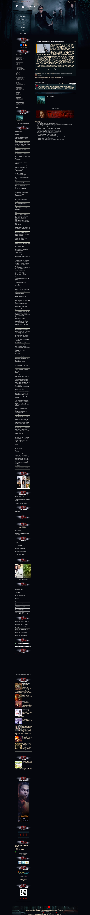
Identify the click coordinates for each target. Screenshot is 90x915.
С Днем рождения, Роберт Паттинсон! (21, 182)
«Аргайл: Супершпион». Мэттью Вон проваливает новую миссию (21, 369)
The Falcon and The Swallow (20, 606)
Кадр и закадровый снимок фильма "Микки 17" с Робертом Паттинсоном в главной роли (22, 228)
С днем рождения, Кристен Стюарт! (21, 306)
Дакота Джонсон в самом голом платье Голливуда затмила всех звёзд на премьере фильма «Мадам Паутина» (22, 377)
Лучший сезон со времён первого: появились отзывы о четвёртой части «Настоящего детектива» (21, 440)
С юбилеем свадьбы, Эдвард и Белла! (50, 96)
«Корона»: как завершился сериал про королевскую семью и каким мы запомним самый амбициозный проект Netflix (22, 468)
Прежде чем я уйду (19, 90)
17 (26, 835)
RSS (75, 2)
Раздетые (17, 598)
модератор (50, 73)
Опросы (17, 74)
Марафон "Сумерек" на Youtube (20, 149)
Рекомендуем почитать (20, 102)
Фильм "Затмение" (19, 59)
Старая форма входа (23, 47)
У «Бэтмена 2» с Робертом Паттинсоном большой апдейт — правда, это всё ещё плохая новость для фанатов (22, 264)
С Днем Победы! (18, 183)
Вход (73, 2)
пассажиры (70, 73)
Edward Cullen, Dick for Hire (19, 609)
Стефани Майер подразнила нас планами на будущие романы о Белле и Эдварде (22, 142)
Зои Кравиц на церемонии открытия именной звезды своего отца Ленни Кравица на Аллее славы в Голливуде (22, 314)
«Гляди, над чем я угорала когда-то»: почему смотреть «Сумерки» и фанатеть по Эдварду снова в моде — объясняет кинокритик (22, 162)
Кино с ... (17, 95)
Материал (48, 84)
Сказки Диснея (18, 88)
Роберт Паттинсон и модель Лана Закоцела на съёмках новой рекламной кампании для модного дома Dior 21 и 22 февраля (22, 356)
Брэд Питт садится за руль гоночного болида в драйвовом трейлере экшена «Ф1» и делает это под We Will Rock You (22, 267)
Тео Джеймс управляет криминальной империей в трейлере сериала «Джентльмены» (21, 350)
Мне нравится (40, 75)
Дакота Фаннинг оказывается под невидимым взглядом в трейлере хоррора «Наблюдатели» (22, 339)
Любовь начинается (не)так (20, 610)
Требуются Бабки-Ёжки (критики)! (21, 503)
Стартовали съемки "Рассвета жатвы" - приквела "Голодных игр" (22, 170)
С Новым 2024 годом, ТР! (19, 448)
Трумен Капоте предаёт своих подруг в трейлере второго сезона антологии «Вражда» (22, 444)
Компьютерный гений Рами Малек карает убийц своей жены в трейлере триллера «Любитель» (22, 212)
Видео (17, 72)
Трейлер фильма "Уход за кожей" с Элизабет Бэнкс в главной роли (21, 270)
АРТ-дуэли (17, 105)
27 (20, 838)
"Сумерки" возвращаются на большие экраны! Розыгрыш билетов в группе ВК (21, 138)
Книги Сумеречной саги (20, 55)
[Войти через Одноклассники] (26, 45)
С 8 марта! (17, 134)
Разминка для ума (19, 99)
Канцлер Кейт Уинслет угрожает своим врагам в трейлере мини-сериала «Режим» (22, 386)
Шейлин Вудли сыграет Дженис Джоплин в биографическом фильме (22, 252)
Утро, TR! (17, 93)
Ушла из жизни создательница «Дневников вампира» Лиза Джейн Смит (22, 190)
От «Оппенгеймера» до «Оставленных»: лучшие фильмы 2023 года (22, 453)
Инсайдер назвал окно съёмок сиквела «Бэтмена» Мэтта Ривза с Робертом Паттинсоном (22, 451)
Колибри (16, 607)
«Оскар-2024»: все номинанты (20, 406)
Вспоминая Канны (18, 280)
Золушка (17, 83)
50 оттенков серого (19, 85)
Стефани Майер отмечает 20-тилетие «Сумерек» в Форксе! (21, 147)
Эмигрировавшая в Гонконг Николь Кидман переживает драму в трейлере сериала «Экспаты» (22, 462)
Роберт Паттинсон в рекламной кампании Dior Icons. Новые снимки (22, 235)
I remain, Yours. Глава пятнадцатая (21, 632)
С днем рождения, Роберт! (19, 132)
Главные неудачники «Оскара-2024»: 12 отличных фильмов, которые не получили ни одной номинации (22, 327)
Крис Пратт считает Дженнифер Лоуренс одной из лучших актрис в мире (49, 129)
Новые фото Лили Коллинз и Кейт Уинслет (22, 256)
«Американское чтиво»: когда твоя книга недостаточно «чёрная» (22, 363)
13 (20, 835)
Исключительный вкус (19, 589)
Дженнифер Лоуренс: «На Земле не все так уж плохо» (46, 135)
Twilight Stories (17, 592)
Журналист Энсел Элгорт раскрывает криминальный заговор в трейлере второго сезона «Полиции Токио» (22, 433)
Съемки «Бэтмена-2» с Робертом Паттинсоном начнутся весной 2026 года (22, 168)
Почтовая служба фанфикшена (20, 551)
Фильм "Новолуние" (19, 58)
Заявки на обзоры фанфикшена (20, 554)
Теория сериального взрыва (20, 100)
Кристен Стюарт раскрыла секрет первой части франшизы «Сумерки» (22, 361)
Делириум (17, 82)
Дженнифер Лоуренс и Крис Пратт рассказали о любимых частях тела (49, 130)
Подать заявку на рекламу (23, 579)
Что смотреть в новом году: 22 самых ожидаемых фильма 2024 (21, 435)
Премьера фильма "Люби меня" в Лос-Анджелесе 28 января (21, 195)
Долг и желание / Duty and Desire (20, 603)
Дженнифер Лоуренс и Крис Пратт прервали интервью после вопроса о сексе (50, 139)
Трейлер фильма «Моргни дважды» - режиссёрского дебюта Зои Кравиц (21, 303)
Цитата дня (17, 94)
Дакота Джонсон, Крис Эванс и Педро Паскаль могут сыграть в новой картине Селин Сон (21, 380)
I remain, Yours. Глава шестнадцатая (21, 629)
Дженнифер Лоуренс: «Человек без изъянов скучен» (46, 137)
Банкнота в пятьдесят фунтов (20, 595)
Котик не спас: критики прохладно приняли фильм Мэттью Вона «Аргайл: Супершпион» (22, 391)
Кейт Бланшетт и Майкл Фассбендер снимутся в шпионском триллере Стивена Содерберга (22, 404)
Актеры (17, 63)
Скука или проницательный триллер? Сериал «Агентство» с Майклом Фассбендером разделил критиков (21, 217)
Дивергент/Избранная (19, 80)
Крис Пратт (62, 73)
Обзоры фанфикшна (19, 68)
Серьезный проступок (19, 604)
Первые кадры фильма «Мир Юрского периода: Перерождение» (21, 250)
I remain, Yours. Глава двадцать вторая (21, 624)
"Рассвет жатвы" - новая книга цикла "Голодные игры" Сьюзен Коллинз (21, 188)
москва (67, 73)
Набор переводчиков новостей (20, 501)
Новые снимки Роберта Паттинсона (21, 199)
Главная (65, 2)
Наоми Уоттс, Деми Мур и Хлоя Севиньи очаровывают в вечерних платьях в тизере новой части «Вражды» (22, 459)
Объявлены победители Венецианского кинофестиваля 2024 (22, 254)
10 (26, 834)
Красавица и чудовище (19, 84)
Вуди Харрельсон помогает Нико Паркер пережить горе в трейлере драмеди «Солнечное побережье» (22, 411)
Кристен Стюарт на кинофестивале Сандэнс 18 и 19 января (21, 414)
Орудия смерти (18, 78)
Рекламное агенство (19, 103)
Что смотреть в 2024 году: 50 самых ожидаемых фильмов (21, 446)
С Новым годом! (18, 205)
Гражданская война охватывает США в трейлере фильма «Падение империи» (21, 394)
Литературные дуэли (19, 104)
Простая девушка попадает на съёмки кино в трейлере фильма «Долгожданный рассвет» (22, 383)
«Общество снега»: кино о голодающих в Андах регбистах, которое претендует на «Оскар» (22, 420)
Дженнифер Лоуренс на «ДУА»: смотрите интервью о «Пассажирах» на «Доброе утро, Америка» (53, 133)
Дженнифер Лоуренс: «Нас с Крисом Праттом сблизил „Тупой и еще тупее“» (50, 128)
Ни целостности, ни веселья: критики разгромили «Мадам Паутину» (21, 374)
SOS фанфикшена (18, 545)
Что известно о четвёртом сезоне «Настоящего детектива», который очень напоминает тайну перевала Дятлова (22, 456)
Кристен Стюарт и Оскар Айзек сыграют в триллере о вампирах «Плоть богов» (22, 298)
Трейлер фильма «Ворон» (19, 316)
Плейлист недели (18, 98)
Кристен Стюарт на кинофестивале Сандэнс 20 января (21, 409)
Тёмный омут (17, 600)
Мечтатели (17, 597)
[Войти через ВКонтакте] (21, 45)
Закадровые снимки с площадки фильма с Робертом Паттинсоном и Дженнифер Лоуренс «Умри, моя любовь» (22, 261)
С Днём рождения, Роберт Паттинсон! (21, 291)
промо (65, 73)
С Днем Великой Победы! (19, 293)
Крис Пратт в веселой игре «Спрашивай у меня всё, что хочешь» (48, 134)
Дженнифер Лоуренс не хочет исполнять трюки (45, 138)
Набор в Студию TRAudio (19, 496)
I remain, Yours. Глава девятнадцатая (21, 626)
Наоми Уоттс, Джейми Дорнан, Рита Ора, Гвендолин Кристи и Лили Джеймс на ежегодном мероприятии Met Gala (22, 295)
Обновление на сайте (19, 131)
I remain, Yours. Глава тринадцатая (21, 635)
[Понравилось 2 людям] (36, 75)
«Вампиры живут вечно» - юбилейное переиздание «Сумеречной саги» (21, 193)
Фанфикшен (18, 65)
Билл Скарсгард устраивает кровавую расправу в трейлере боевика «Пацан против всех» (22, 347)
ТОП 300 (16, 542)
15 (23, 835)
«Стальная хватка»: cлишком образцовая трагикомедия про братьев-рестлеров (22, 423)
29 (23, 838)
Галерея (17, 64)
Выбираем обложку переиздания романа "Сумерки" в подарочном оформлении (22, 140)
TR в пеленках (18, 97)
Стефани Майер (18, 54)
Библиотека (18, 70)
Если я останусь (18, 87)
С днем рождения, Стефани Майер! (21, 207)
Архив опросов (25, 853)
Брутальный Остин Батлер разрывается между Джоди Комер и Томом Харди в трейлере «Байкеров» (22, 336)
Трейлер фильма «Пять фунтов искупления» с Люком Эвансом (20, 283)
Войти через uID (23, 42)
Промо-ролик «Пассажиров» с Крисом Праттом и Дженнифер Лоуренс (49, 131)
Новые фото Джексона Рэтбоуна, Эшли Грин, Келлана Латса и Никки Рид (22, 274)
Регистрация (69, 2)
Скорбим (16, 309)
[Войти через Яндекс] (23, 45)
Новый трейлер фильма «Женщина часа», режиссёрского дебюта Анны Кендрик (22, 241)
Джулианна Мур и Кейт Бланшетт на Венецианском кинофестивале (21, 258)
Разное (17, 107)
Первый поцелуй (18, 594)
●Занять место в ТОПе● (23, 613)
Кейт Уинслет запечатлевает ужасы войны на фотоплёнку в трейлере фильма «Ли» (22, 301)
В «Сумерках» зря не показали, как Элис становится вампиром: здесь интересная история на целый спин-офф (22, 154)
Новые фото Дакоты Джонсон (20, 388)
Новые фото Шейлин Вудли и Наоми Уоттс (22, 243)
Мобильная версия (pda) (45, 911)
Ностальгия (18, 92)
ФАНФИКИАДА (17, 511)
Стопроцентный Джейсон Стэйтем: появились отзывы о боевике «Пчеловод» (22, 430)
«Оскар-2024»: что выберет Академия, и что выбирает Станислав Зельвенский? (22, 324)
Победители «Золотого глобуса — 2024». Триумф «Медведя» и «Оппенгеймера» (22, 438)
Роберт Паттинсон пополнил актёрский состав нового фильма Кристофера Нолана (22, 214)
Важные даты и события (20, 69)
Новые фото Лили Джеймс (19, 389)
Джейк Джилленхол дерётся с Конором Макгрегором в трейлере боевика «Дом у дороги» (22, 401)
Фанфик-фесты (18, 530)
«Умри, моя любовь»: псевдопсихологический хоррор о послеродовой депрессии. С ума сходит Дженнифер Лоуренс (21, 174)
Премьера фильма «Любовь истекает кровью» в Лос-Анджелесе (21, 330)
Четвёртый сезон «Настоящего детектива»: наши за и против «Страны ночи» (22, 342)
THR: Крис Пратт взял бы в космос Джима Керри (45, 122)
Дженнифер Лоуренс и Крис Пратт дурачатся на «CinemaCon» (47, 132)
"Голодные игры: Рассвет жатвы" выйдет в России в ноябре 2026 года (22, 145)
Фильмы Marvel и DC (19, 89)
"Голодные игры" (18, 75)
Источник (36, 73)
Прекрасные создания (19, 77)
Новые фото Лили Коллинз (19, 246)
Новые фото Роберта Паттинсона (21, 244)
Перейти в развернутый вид (23, 675)
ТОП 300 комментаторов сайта (23, 123)
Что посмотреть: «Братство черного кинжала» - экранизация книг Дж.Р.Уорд (21, 165)
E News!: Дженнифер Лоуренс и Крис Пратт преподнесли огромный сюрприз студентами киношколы (54, 136)
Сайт (16, 73)
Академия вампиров (19, 79)
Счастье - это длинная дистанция (21, 601)
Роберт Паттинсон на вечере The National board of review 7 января (22, 201)
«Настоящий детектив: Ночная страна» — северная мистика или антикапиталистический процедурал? (22, 417)
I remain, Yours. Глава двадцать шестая (22, 621)
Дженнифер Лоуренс (57, 73)
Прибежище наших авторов (20, 548)
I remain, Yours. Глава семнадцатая (21, 627)
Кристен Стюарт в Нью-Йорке (20, 318)
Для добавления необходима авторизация (23, 674)
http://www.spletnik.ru (54, 69)
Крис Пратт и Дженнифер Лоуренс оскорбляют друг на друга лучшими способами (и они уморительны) (54, 124)
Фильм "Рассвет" (18, 60)
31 (26, 838)
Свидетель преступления (19, 612)
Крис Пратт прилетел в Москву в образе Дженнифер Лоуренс (47, 123)
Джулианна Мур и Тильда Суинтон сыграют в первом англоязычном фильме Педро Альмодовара (22, 397)
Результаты (21, 853)
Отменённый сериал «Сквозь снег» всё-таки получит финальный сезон (22, 311)
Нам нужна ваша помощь (19, 272)
